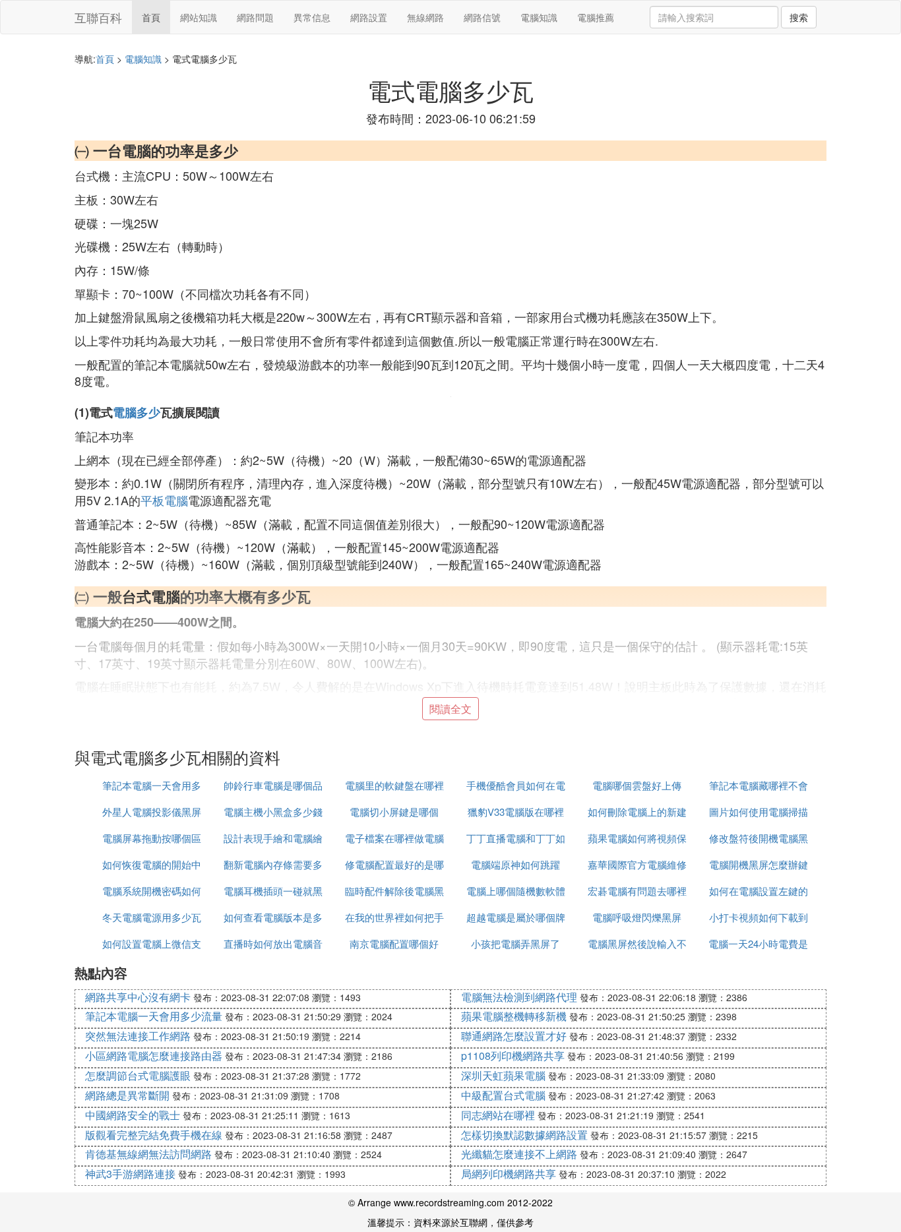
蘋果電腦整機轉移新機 (514, 1016)
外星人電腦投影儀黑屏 (151, 811)
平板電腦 (164, 499)
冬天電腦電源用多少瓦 (151, 917)
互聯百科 (98, 17)
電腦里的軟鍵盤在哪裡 (394, 785)
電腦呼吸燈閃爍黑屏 (636, 917)
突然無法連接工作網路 (138, 1035)
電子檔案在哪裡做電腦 (394, 838)
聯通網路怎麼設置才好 (514, 1035)
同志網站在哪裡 (498, 1115)
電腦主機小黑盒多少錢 (273, 811)
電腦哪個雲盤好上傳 (636, 785)
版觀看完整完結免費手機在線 (153, 1134)
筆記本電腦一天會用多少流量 (153, 1016)
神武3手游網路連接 (130, 1173)
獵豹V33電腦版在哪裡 (516, 811)
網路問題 (255, 17)
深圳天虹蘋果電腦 (503, 1075)
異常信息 (312, 17)
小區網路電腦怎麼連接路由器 (153, 1055)
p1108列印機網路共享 (513, 1055)
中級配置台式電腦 (503, 1095)
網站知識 (198, 17)
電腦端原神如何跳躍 (515, 864)
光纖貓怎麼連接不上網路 (519, 1153)
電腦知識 (538, 17)
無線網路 (425, 17)
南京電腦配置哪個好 (394, 943)
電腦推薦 (595, 17)
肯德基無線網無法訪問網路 (148, 1153)
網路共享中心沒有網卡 (138, 996)
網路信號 (482, 17)
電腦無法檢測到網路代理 (519, 996)
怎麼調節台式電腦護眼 (138, 1075)
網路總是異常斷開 (127, 1095)
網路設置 (368, 17)
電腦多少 (136, 412)
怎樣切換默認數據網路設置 (524, 1134)
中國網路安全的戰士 (132, 1115)
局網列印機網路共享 (508, 1173)
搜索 (799, 17)
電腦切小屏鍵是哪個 (394, 811)
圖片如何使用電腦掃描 (758, 811)
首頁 (151, 17)
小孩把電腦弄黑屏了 (515, 943)
